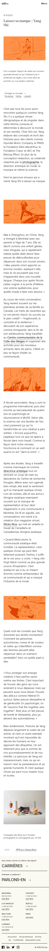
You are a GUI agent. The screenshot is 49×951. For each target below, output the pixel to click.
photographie (31, 162)
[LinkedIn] (8, 947)
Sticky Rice (10, 524)
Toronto (30, 893)
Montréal (6, 893)
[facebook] (3, 947)
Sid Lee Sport (12, 937)
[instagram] (18, 947)
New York (6, 914)
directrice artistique (16, 471)
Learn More (5, 899)
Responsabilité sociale (33, 940)
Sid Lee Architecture (26, 937)
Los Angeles (8, 903)
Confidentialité (18, 940)
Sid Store (38, 937)
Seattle (29, 903)
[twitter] (13, 947)
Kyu (10, 940)
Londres (6, 924)
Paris (28, 914)
